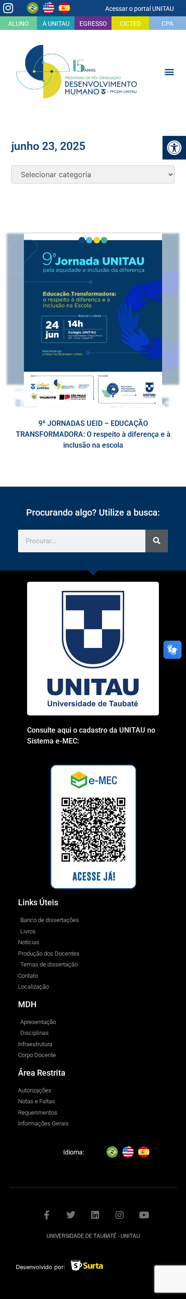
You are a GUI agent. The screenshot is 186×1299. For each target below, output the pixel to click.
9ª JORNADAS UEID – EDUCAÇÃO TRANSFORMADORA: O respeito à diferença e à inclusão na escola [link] (93, 434)
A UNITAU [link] (56, 23)
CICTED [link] (130, 23)
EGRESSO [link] (93, 23)
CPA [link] (167, 23)
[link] (174, 147)
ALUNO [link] (18, 23)
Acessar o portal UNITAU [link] (139, 8)
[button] (169, 71)
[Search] (156, 541)
